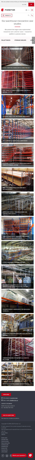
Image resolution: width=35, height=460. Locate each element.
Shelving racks (5, 441)
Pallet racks (5, 40)
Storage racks (4, 439)
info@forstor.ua (14, 400)
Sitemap (3, 434)
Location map (14, 398)
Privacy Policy (4, 432)
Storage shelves (20, 40)
